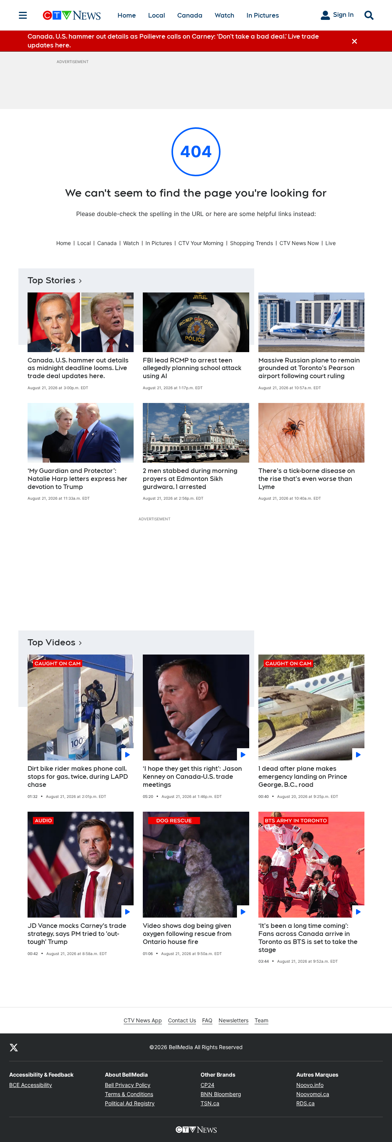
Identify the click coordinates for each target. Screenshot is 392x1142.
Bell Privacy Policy (127, 1085)
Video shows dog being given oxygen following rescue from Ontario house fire (187, 933)
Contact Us (182, 1020)
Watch (224, 15)
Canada (190, 15)
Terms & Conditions (129, 1094)
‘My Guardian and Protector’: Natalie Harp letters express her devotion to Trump (77, 479)
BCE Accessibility (30, 1085)
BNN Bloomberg (221, 1094)
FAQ (207, 1020)
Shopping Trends (251, 243)
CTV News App (143, 1020)
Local (156, 15)
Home (127, 15)
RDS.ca (305, 1103)
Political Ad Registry (130, 1103)
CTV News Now (299, 243)
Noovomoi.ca (312, 1094)
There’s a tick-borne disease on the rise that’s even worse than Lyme (306, 479)
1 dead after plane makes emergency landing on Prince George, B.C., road (302, 776)
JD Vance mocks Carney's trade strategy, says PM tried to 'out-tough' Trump (77, 933)
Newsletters (233, 1020)
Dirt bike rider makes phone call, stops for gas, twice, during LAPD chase (78, 776)
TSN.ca (210, 1103)
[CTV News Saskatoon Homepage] (72, 15)
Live (330, 243)
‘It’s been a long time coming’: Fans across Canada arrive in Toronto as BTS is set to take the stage (308, 937)
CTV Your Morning (201, 243)
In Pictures (263, 15)
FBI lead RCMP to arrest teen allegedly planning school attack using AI (192, 368)
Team (261, 1020)
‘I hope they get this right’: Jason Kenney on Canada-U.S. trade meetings (192, 776)
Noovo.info (309, 1085)
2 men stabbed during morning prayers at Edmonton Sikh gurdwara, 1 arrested (190, 479)
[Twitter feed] (13, 1047)
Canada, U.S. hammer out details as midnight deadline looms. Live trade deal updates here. (78, 368)
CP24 (207, 1085)
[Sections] (23, 15)
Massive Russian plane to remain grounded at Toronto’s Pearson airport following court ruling (309, 368)
